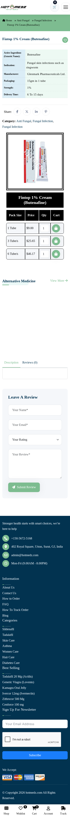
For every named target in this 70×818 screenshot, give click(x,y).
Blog (5, 615)
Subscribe (35, 755)
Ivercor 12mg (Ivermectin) (18, 693)
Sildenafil (8, 629)
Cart (34, 810)
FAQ (5, 604)
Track (63, 813)
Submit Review (26, 487)
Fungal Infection (43, 20)
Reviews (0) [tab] (29, 362)
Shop (6, 813)
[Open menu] (65, 7)
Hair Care (8, 657)
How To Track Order (15, 610)
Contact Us (9, 593)
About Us (8, 587)
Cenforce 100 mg (13, 704)
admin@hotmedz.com (24, 555)
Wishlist (20, 810)
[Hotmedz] (13, 7)
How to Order (11, 598)
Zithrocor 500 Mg (13, 699)
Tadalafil (7, 634)
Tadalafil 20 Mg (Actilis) (17, 676)
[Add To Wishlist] (65, 40)
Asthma (7, 646)
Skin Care (8, 640)
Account (48, 813)
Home (8, 20)
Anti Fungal (23, 20)
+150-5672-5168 (21, 538)
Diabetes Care (11, 662)
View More (57, 280)
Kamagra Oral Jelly (14, 687)
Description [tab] (11, 362)
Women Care (10, 651)
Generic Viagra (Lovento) (18, 682)
